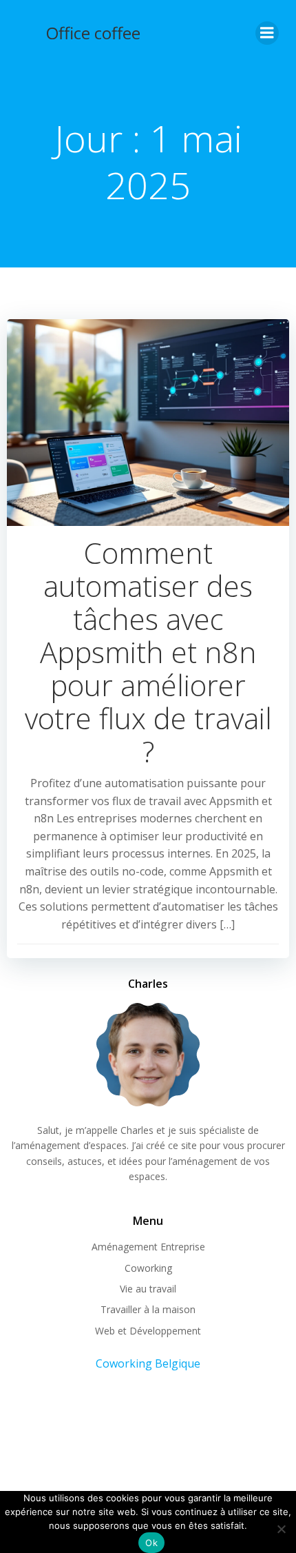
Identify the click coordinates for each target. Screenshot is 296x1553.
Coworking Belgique (148, 1363)
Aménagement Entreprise (148, 1246)
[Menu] (267, 33)
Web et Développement (148, 1330)
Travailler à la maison (148, 1309)
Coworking (148, 1268)
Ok (151, 1542)
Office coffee (93, 32)
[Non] (280, 1527)
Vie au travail (148, 1288)
